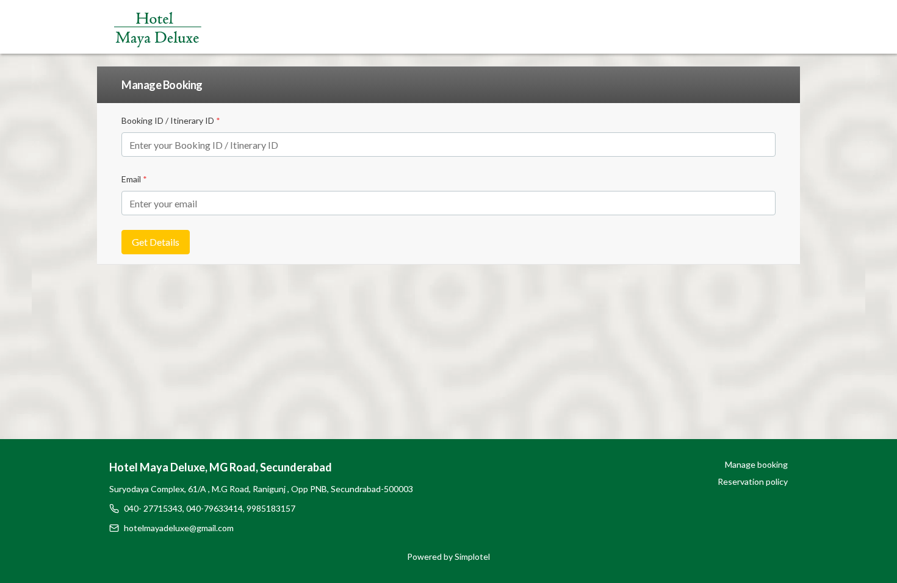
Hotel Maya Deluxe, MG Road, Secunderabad (220, 467)
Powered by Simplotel (448, 556)
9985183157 (271, 508)
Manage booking (756, 464)
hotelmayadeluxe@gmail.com (179, 528)
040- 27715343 (153, 508)
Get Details (155, 242)
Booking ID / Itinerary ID (170, 120)
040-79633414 (214, 508)
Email (134, 179)
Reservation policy (753, 481)
